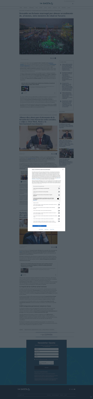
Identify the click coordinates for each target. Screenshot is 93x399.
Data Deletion (41, 229)
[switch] (58, 188)
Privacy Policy (52, 229)
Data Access (46, 229)
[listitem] (46, 186)
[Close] (63, 170)
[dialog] (46, 199)
